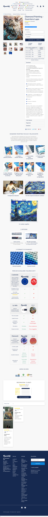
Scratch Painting (34, 472)
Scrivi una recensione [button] (24, 397)
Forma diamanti (28, 34)
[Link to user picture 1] (8, 418)
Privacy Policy (14, 472)
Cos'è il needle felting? (24, 501)
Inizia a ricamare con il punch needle (24, 494)
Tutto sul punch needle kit (24, 498)
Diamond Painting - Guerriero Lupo (19, 14)
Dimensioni (27, 29)
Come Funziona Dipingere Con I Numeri (24, 479)
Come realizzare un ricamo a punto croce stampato (24, 490)
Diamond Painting (34, 471)
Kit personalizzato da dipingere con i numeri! (24, 465)
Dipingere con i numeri (35, 470)
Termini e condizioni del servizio (15, 474)
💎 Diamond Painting (7, 14)
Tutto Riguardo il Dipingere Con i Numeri (24, 461)
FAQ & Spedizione (15, 466)
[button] (27, 21)
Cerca (14, 464)
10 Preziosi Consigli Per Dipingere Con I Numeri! (24, 474)
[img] (6, 430)
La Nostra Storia (15, 460)
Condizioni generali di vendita (15, 468)
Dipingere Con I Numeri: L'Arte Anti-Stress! (24, 470)
